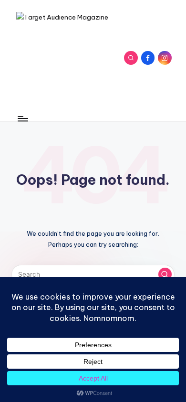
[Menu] (22, 118)
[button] (165, 274)
